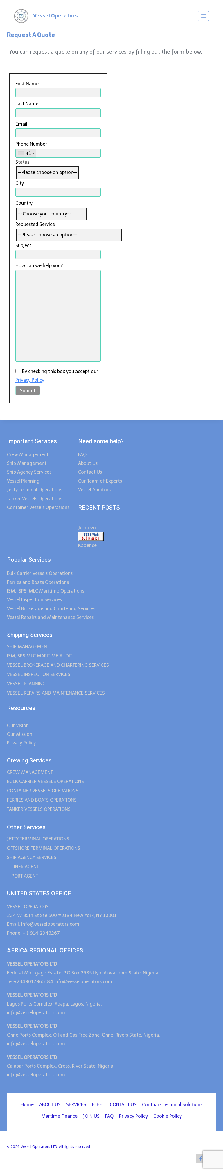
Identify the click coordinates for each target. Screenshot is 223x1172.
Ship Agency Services (29, 472)
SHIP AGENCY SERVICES (31, 857)
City (19, 183)
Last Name (26, 103)
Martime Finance (59, 1116)
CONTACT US (123, 1104)
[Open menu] (203, 16)
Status (22, 162)
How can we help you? (39, 265)
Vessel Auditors (94, 489)
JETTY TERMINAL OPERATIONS (38, 839)
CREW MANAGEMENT (30, 772)
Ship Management (26, 463)
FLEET (98, 1104)
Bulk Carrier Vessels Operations (40, 573)
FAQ (82, 454)
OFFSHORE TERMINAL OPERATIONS (43, 848)
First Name (27, 83)
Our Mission (19, 734)
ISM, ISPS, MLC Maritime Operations (45, 591)
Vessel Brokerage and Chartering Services (51, 608)
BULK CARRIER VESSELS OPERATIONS (45, 781)
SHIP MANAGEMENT (28, 646)
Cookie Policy (167, 1116)
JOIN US (91, 1116)
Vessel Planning (23, 481)
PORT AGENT (25, 876)
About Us (88, 463)
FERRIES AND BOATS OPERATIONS (42, 800)
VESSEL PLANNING (26, 683)
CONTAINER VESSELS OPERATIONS (42, 791)
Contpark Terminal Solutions (172, 1104)
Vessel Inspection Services (34, 599)
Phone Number (31, 148)
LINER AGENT (25, 867)
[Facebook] (200, 1158)
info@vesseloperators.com (84, 981)
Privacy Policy (29, 380)
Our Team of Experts (100, 481)
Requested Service (35, 224)
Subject (23, 245)
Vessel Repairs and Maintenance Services (50, 617)
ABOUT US (50, 1104)
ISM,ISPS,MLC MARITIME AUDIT (39, 656)
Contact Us (90, 472)
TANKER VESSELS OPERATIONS (39, 809)
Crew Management (28, 454)
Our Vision (18, 725)
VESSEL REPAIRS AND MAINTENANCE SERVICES (56, 693)
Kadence (87, 545)
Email (21, 124)
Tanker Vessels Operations (34, 498)
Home (27, 1104)
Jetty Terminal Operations (34, 489)
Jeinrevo (87, 527)
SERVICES (76, 1104)
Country (24, 203)
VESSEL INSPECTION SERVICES (38, 674)
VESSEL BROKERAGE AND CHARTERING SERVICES (58, 665)
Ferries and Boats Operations (38, 582)
